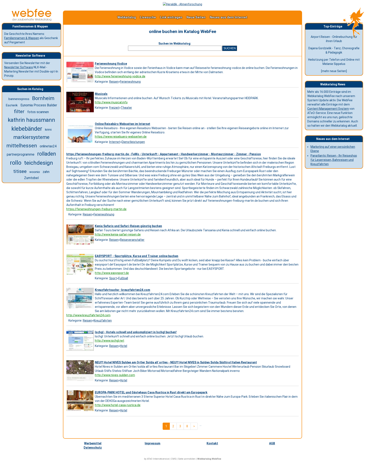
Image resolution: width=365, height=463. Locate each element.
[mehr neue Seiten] (334, 71)
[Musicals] (80, 112)
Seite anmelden (186, 459)
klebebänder (26, 128)
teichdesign (38, 163)
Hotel (123, 346)
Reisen (113, 81)
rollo (15, 162)
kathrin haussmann (31, 120)
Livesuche (148, 17)
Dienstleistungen (133, 142)
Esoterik (12, 105)
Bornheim (43, 98)
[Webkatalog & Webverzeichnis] (32, 20)
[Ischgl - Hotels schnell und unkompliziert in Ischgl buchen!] (80, 350)
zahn (46, 172)
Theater (126, 107)
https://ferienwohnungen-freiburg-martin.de (96, 209)
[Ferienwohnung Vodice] (80, 82)
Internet (114, 142)
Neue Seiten (196, 17)
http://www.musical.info (111, 102)
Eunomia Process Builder (38, 105)
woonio (34, 172)
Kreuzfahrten (103, 320)
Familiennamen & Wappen (21, 38)
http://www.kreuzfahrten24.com (88, 315)
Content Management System (328, 108)
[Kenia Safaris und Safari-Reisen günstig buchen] (80, 244)
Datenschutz (93, 447)
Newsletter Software (18, 67)
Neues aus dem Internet (228, 17)
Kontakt (212, 443)
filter (19, 111)
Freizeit (114, 107)
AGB (272, 443)
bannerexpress (18, 99)
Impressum (152, 443)
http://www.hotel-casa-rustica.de (117, 405)
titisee (20, 171)
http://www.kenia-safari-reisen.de (118, 234)
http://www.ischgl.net (109, 340)
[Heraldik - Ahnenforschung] (182, 4)
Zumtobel (31, 178)
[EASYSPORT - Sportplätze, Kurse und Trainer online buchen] (80, 274)
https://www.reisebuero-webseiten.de (121, 136)
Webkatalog (126, 17)
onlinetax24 (48, 146)
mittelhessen (21, 145)
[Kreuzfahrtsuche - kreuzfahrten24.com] (80, 308)
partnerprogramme (20, 154)
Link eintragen (171, 17)
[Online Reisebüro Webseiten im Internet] (80, 142)
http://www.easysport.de (112, 273)
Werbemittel (92, 443)
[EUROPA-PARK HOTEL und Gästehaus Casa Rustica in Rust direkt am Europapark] (80, 411)
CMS (173, 459)
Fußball (123, 278)
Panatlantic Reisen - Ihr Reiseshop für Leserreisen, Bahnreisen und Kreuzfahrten (334, 160)
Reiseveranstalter (132, 239)
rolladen (46, 154)
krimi (48, 130)
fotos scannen (38, 112)
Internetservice (161, 459)
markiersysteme (31, 137)
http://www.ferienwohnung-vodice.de (120, 76)
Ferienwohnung (130, 81)
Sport (113, 278)
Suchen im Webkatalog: (174, 43)
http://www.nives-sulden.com (115, 375)
